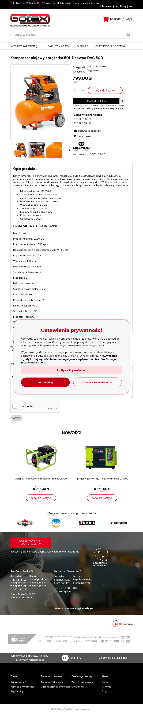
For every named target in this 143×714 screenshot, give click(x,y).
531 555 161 (84, 119)
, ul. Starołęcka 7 (67, 571)
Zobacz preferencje (97, 382)
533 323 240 (20, 589)
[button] (69, 150)
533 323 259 (82, 583)
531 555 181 (84, 123)
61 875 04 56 (64, 3)
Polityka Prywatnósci (71, 370)
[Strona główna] (30, 20)
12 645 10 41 (32, 3)
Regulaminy (17, 691)
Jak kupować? (18, 682)
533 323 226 (82, 108)
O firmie (106, 686)
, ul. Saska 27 (21, 571)
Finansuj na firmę (96, 100)
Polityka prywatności (22, 686)
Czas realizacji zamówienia (56, 686)
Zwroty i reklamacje (82, 682)
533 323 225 (39, 583)
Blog (104, 691)
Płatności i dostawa (52, 682)
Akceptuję (45, 382)
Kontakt (106, 682)
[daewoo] (81, 146)
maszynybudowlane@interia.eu (109, 108)
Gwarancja (78, 686)
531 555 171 (19, 583)
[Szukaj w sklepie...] (128, 35)
